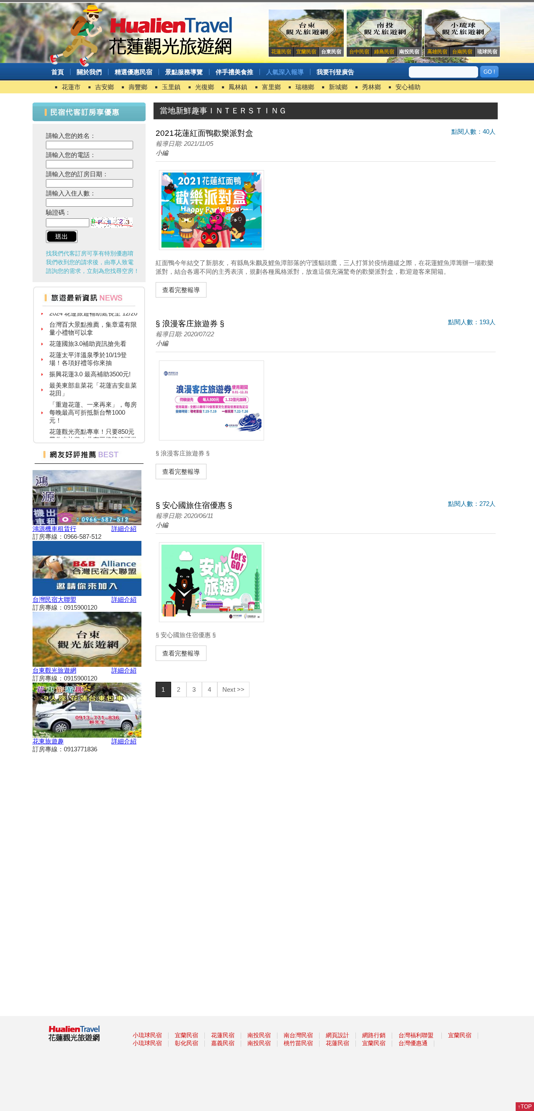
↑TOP (525, 1106)
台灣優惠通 (413, 1043)
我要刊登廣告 (335, 71)
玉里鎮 (171, 86)
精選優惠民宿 (133, 71)
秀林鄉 (371, 86)
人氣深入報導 (285, 71)
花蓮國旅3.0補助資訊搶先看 (87, 336)
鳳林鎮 (238, 86)
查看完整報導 (181, 289)
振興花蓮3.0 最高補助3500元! (90, 367)
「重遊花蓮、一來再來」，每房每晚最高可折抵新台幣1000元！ (93, 405)
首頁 (57, 71)
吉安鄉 (104, 86)
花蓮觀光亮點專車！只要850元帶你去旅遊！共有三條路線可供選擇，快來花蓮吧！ (93, 432)
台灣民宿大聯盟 (54, 599)
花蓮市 (71, 86)
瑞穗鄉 (304, 86)
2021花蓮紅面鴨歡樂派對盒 (204, 133)
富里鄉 (271, 86)
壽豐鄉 (137, 86)
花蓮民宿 (222, 1035)
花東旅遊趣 (48, 741)
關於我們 (89, 71)
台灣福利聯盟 (415, 1035)
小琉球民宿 (147, 1035)
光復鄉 (204, 86)
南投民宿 (259, 1035)
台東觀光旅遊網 (54, 670)
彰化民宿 (186, 1043)
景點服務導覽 (184, 71)
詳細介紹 (123, 528)
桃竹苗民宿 (298, 1043)
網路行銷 (373, 1035)
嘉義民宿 (222, 1043)
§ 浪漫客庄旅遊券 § (190, 323)
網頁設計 (337, 1035)
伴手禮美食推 (234, 71)
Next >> (233, 689)
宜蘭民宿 (186, 1035)
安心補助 (408, 86)
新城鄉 (338, 86)
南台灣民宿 (298, 1035)
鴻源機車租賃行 (54, 528)
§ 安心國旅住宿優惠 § (194, 505)
